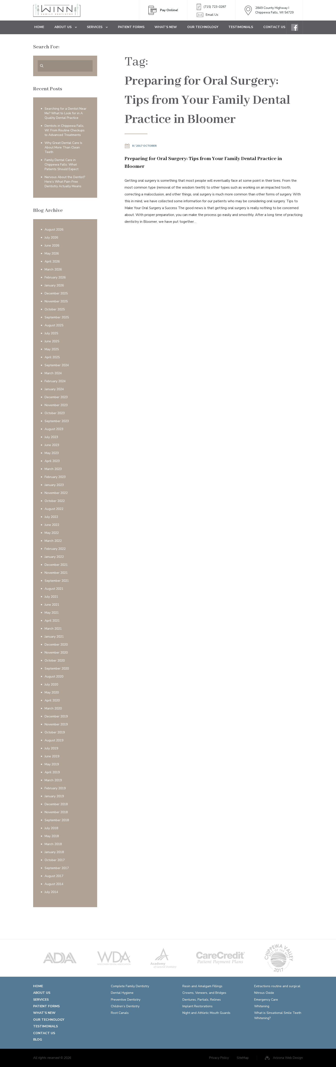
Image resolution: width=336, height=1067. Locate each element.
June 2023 (52, 445)
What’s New (166, 27)
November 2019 (56, 724)
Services (94, 27)
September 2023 (57, 421)
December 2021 (56, 565)
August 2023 (54, 429)
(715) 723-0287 (214, 7)
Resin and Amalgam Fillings (202, 986)
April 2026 (52, 261)
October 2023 (55, 413)
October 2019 (55, 732)
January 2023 (54, 485)
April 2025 (52, 357)
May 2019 (52, 764)
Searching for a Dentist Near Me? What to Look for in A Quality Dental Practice (65, 113)
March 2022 (53, 541)
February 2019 (55, 788)
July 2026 (51, 237)
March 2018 (53, 844)
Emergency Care (266, 999)
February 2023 (55, 477)
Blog (37, 1039)
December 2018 (56, 804)
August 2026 (54, 229)
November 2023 (56, 405)
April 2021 (52, 620)
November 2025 (56, 301)
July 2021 (51, 597)
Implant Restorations (197, 1006)
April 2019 (52, 772)
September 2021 (57, 581)
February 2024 (55, 381)
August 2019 (54, 740)
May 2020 (52, 692)
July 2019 (51, 748)
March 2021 (53, 628)
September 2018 (57, 820)
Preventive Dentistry (125, 999)
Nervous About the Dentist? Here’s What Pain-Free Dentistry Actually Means (65, 181)
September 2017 (57, 868)
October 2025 (55, 309)
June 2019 (52, 756)
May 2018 (52, 836)
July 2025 (51, 333)
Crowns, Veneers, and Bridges (204, 993)
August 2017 (54, 876)
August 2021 (54, 589)
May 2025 (52, 349)
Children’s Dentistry (125, 1006)
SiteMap (243, 1058)
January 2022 (54, 557)
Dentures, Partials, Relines (201, 999)
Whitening (261, 1006)
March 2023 (53, 469)
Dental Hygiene (122, 993)
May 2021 (52, 612)
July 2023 (51, 437)
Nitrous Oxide (264, 993)
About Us (63, 27)
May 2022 (52, 533)
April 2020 (52, 700)
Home (39, 27)
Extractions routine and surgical (277, 986)
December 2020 (56, 644)
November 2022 (56, 493)
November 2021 (56, 573)
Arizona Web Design (288, 1058)
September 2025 (57, 317)
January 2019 (54, 796)
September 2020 (57, 668)
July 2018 (51, 828)
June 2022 (52, 525)
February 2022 (55, 549)
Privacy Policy (219, 1058)
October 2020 (55, 660)
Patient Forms (131, 27)
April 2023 (52, 461)
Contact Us (274, 27)
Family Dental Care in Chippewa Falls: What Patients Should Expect (61, 164)
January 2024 (54, 389)
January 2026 (54, 285)
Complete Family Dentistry (130, 986)
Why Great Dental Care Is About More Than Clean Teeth (63, 147)
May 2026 (52, 253)
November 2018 (56, 812)
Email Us (212, 15)
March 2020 (53, 708)
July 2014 (51, 892)
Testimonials (240, 27)
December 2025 (56, 293)
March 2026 (53, 269)
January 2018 (54, 852)
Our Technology (202, 27)
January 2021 (54, 636)
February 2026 (55, 277)
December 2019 (56, 716)
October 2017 (55, 860)
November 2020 (56, 652)
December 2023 (56, 397)
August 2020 (54, 676)
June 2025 (52, 341)
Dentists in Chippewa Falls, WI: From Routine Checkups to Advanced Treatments (65, 130)
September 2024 (57, 365)
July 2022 (51, 517)
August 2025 (54, 325)
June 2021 (52, 604)
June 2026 (52, 245)
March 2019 (53, 780)
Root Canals (120, 1013)
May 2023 (52, 453)
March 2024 (53, 373)
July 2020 (51, 684)
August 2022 (54, 509)
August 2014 (54, 884)
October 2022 (55, 501)
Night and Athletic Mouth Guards (206, 1013)
